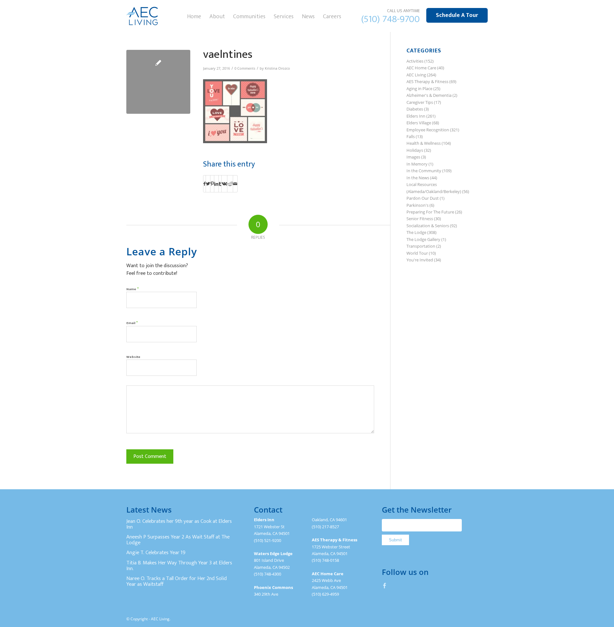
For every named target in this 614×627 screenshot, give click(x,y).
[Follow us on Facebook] (385, 585)
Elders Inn (415, 116)
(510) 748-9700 (390, 19)
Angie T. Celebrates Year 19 (155, 552)
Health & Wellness (423, 143)
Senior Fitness (419, 218)
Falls (410, 136)
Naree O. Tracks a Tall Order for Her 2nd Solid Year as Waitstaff (176, 581)
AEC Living (416, 75)
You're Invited (419, 260)
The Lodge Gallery (423, 239)
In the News (417, 178)
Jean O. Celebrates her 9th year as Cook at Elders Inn (179, 524)
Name (132, 288)
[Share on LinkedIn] (216, 183)
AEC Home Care (421, 68)
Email (132, 322)
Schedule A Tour (457, 15)
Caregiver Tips (419, 102)
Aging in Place (419, 88)
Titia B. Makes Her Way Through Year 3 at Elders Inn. (179, 565)
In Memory (417, 164)
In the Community (423, 171)
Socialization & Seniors (427, 225)
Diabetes (414, 109)
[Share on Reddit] (230, 183)
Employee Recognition (427, 130)
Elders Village (418, 123)
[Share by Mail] (235, 183)
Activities (414, 61)
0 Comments (244, 68)
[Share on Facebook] (204, 183)
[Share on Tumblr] (220, 183)
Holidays (414, 150)
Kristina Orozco (277, 68)
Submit (395, 540)
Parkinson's (417, 205)
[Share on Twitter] (208, 183)
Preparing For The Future (430, 212)
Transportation (420, 246)
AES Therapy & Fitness (427, 81)
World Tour (417, 253)
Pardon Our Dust (422, 198)
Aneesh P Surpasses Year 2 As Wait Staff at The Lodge (178, 539)
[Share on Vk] (224, 183)
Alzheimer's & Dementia (429, 95)
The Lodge (416, 232)
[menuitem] (194, 16)
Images (413, 157)
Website (133, 357)
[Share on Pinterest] (212, 183)
